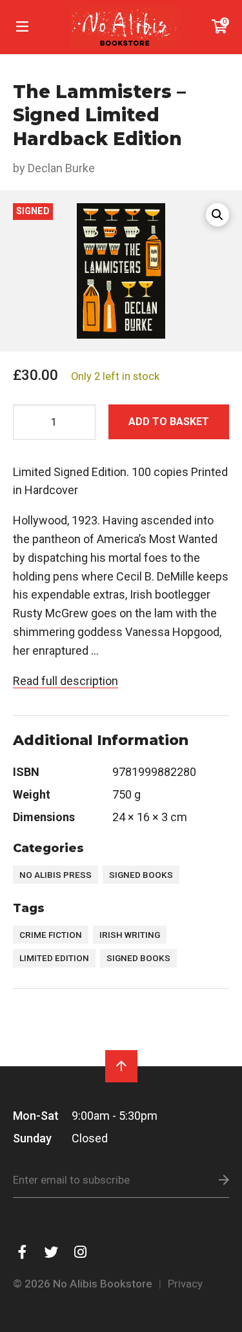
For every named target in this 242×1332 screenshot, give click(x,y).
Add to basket (168, 421)
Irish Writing (129, 934)
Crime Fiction (50, 934)
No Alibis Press (55, 875)
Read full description (65, 681)
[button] (217, 214)
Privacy (185, 1283)
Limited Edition (54, 958)
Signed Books (141, 875)
